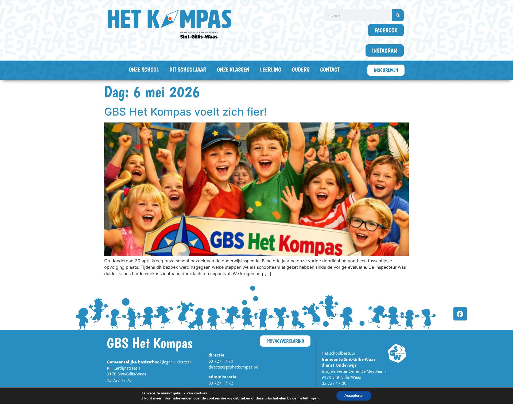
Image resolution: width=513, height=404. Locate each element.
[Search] (398, 15)
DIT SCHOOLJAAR (187, 69)
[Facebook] (460, 313)
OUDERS (300, 69)
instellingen (308, 398)
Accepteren (353, 395)
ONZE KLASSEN (233, 69)
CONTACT (330, 69)
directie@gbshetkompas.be (233, 367)
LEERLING (270, 69)
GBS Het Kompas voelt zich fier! (185, 111)
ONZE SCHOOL (144, 69)
